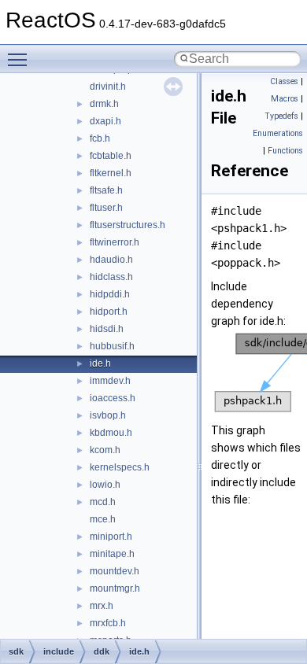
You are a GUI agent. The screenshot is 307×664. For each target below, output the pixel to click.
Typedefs (281, 116)
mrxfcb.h (108, 623)
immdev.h (110, 380)
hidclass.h (111, 276)
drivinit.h (108, 86)
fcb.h (100, 138)
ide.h (100, 363)
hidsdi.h (107, 328)
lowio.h (105, 484)
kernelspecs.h (120, 467)
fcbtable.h (110, 155)
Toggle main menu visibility (20, 59)
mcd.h (103, 501)
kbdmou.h (111, 432)
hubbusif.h (112, 346)
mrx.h (101, 605)
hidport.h (109, 311)
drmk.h (104, 103)
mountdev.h (114, 571)
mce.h (103, 519)
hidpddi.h (110, 294)
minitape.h (112, 553)
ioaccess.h (112, 398)
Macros (284, 99)
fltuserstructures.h (127, 225)
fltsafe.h (106, 190)
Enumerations (278, 133)
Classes (284, 81)
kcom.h (105, 450)
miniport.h (111, 536)
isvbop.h (108, 415)
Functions (285, 151)
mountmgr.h (115, 588)
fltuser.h (106, 207)
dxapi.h (105, 121)
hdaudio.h (111, 259)
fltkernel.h (110, 173)
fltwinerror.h (114, 242)
